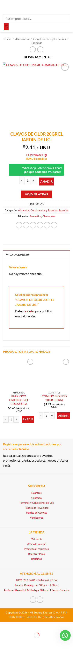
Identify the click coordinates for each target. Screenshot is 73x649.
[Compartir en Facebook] (26, 225)
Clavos (46, 216)
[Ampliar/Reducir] (4, 626)
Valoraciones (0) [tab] (18, 254)
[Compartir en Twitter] (33, 225)
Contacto (36, 497)
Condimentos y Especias (49, 39)
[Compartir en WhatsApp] (19, 225)
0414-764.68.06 (47, 580)
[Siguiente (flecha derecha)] (15, 642)
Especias (36, 42)
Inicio (7, 39)
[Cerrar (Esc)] (37, 626)
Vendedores (36, 517)
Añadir (46, 181)
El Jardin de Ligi (36, 155)
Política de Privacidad (36, 507)
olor (53, 216)
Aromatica (35, 216)
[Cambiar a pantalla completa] (15, 626)
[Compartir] (26, 626)
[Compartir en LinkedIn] (54, 225)
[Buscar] (6, 26)
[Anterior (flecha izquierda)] (4, 642)
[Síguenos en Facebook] (33, 599)
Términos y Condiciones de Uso (36, 502)
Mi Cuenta (36, 539)
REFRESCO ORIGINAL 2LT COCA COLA (18, 400)
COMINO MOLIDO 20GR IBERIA (54, 398)
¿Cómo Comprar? (36, 544)
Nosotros (36, 492)
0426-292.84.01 (25, 580)
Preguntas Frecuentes (36, 548)
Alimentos (22, 39)
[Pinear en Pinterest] (47, 225)
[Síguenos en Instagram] (40, 599)
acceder (29, 311)
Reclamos (36, 558)
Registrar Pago (36, 553)
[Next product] (33, 49)
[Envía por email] (40, 225)
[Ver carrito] (68, 7)
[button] (5, 6)
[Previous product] (40, 49)
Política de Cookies (36, 512)
